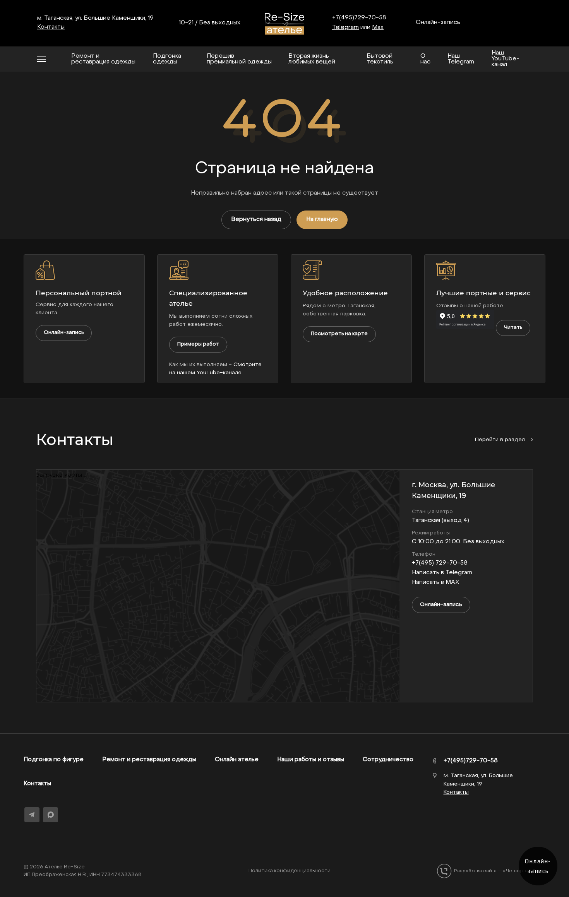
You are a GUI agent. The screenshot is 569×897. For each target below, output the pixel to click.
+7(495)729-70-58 (359, 18)
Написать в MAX (435, 582)
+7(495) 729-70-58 (440, 563)
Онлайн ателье (237, 759)
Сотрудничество (388, 759)
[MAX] (50, 814)
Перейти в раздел (500, 439)
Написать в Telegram (442, 572)
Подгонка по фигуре (54, 759)
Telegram (345, 27)
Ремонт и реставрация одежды (149, 759)
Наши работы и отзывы (310, 759)
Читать (513, 327)
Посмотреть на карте (339, 333)
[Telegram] (31, 814)
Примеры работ (198, 344)
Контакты (37, 783)
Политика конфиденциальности (290, 870)
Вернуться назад (256, 219)
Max (378, 27)
